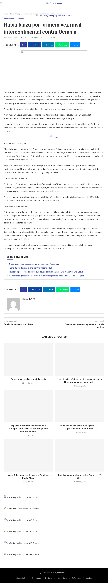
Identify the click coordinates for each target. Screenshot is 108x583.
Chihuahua (36, 578)
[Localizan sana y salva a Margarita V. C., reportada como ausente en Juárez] (79, 406)
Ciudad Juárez (22, 578)
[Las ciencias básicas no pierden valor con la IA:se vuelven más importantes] (79, 359)
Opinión (88, 578)
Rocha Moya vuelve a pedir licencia (28, 379)
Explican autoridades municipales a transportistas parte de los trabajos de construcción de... (28, 428)
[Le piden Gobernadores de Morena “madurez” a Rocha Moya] (28, 455)
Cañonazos (76, 578)
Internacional (62, 578)
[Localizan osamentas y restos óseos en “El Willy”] (79, 455)
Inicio (6, 14)
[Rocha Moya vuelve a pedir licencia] (28, 359)
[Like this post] (24, 44)
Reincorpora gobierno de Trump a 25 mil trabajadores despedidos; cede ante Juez (46, 275)
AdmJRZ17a (18, 37)
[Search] (106, 3)
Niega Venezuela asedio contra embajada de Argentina (34, 264)
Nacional (48, 578)
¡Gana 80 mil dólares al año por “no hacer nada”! (30, 267)
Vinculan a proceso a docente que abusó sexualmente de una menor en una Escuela (47, 271)
